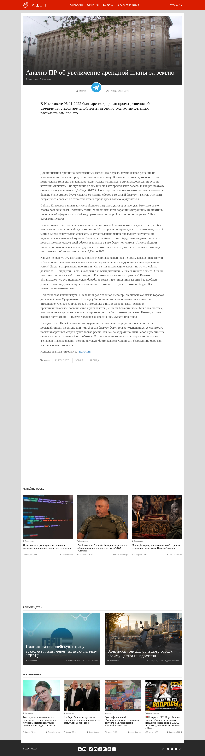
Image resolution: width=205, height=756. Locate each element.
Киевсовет (62, 360)
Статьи (109, 5)
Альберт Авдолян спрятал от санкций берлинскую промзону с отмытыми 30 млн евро (82, 720)
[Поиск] (164, 749)
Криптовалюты (153, 713)
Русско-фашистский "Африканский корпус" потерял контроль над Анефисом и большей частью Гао (122, 721)
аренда (94, 360)
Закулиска (29, 713)
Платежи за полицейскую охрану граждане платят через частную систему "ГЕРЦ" (61, 651)
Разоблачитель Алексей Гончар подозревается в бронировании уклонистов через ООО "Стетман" (102, 548)
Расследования (129, 5)
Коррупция (33, 79)
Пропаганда (138, 541)
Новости (77, 5)
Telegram (82, 91)
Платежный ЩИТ (175, 732)
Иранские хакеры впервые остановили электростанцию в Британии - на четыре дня (47, 546)
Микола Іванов (67, 555)
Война (108, 713)
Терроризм (29, 541)
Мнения (94, 5)
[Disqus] (102, 448)
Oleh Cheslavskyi (121, 555)
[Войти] (180, 749)
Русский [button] (175, 5)
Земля (79, 360)
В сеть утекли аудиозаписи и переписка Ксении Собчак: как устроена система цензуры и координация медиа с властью (39, 721)
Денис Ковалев (91, 661)
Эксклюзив (46, 79)
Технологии (114, 661)
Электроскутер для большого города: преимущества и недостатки (140, 653)
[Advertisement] (102, 146)
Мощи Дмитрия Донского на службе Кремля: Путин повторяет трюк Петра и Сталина (156, 546)
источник (85, 351)
